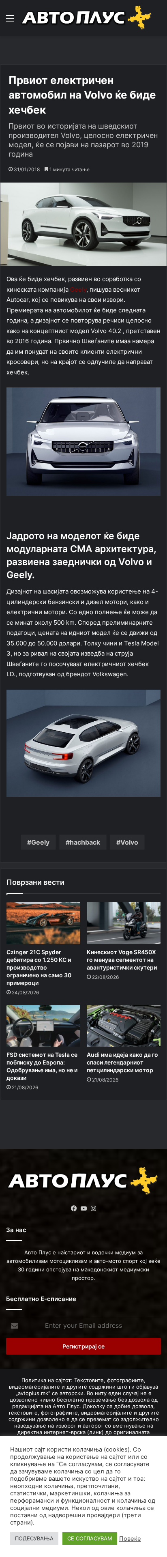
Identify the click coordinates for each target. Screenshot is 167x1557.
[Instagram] (93, 1208)
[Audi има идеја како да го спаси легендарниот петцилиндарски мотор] (124, 1026)
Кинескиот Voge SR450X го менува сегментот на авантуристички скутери (122, 959)
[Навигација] (10, 21)
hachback (85, 842)
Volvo (129, 842)
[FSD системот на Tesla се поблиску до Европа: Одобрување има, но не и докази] (43, 1026)
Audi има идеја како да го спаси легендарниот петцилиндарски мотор (122, 1062)
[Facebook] (74, 1208)
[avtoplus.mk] (87, 18)
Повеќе (130, 1538)
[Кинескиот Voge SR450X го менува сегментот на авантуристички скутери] (124, 923)
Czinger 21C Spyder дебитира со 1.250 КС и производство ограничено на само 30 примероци (38, 967)
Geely (78, 289)
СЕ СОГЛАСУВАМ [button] (89, 1538)
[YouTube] (83, 1208)
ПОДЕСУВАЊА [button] (34, 1538)
